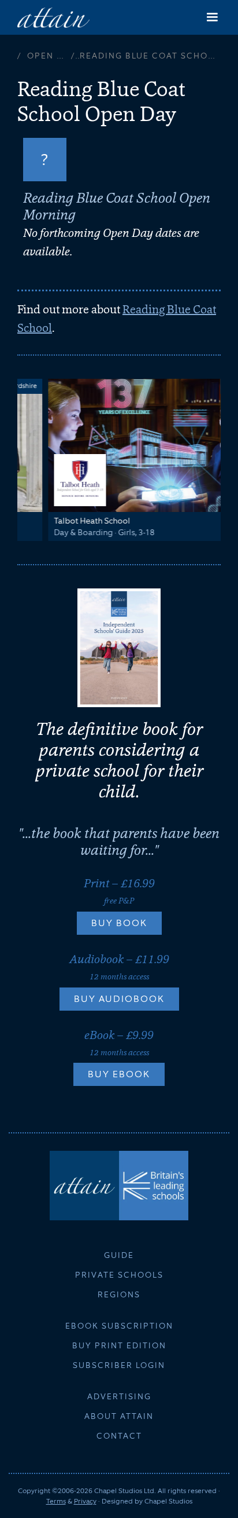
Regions (119, 1294)
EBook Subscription (119, 1325)
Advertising (119, 1396)
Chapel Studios (168, 1501)
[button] (212, 17)
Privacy (85, 1501)
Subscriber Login (119, 1365)
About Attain (119, 1416)
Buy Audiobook (119, 999)
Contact (119, 1435)
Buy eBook (119, 1074)
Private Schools (119, 1274)
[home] (53, 17)
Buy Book (119, 923)
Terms (56, 1501)
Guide (119, 1255)
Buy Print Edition (119, 1345)
